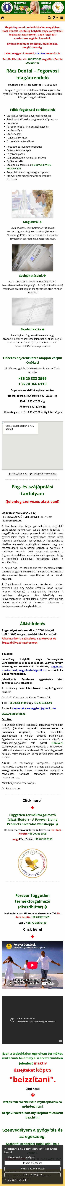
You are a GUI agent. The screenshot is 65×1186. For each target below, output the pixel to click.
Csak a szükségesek (32, 1174)
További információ (14, 1180)
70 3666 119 (32, 62)
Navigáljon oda (19, 473)
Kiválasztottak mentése (32, 1168)
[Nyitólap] (32, 7)
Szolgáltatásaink (31, 275)
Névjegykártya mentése (44, 473)
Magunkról (31, 222)
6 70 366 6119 (18, 703)
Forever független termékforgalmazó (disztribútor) (32, 901)
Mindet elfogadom (32, 1162)
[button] (62, 17)
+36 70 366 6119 (32, 383)
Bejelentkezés (31, 329)
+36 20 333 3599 (32, 378)
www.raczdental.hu (14, 713)
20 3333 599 (34, 59)
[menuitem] (2, 17)
